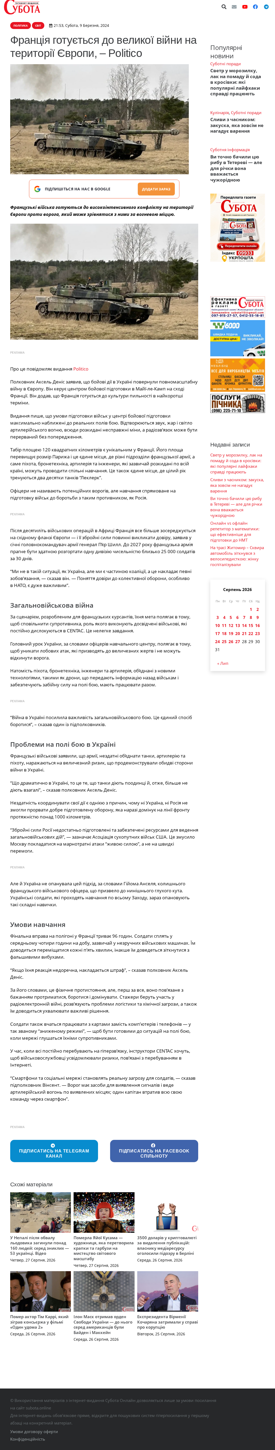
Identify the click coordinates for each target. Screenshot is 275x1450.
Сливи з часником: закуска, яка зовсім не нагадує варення (236, 125)
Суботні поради (225, 63)
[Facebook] (255, 7)
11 (224, 625)
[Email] (234, 7)
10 (217, 625)
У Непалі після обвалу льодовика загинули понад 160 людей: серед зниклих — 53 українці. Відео (39, 1245)
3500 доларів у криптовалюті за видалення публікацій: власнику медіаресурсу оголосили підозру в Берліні (167, 1245)
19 (231, 633)
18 (224, 633)
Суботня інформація (230, 149)
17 (217, 633)
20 (237, 633)
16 (257, 625)
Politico (80, 369)
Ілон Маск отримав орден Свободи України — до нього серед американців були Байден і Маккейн (103, 1324)
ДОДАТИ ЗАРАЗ (156, 189)
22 (250, 633)
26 (231, 641)
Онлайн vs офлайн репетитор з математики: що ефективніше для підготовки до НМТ (234, 531)
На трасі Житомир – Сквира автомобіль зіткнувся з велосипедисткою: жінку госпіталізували (237, 556)
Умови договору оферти (34, 1431)
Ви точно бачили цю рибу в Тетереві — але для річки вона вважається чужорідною (236, 168)
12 (231, 625)
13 (237, 625)
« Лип (222, 663)
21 (244, 633)
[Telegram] (266, 7)
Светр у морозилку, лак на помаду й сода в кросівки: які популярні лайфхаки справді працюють (235, 82)
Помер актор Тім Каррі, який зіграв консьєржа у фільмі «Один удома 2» (39, 1322)
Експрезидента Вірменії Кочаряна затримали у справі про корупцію (167, 1322)
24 (217, 641)
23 (257, 633)
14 (244, 625)
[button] (224, 6)
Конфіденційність (27, 1439)
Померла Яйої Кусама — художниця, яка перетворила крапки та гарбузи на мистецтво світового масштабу (104, 1248)
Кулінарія (219, 112)
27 (237, 641)
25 (224, 641)
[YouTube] (245, 7)
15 (250, 625)
